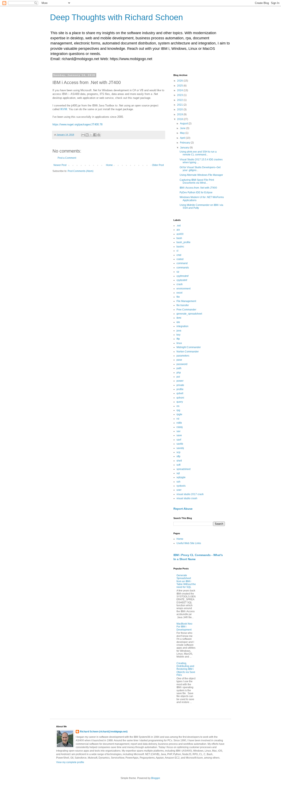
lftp (178, 338)
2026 (180, 80)
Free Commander (186, 309)
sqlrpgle (181, 477)
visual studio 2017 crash (190, 494)
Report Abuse (183, 508)
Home (109, 165)
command (182, 263)
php (178, 372)
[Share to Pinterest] (99, 135)
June (183, 128)
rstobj (179, 427)
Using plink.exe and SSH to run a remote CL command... (198, 153)
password (181, 364)
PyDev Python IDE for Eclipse (196, 192)
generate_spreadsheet (189, 313)
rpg (178, 410)
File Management (186, 301)
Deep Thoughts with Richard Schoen (116, 17)
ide (178, 322)
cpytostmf (181, 280)
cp (177, 271)
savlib (179, 443)
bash (179, 238)
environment (183, 288)
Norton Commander (187, 351)
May (182, 133)
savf (178, 439)
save (179, 435)
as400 (179, 234)
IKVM (63, 109)
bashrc (180, 246)
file (178, 296)
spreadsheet (183, 469)
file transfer (182, 305)
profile (179, 389)
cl (177, 250)
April (183, 137)
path (178, 368)
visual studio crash (186, 498)
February (185, 142)
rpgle (179, 414)
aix (178, 229)
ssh (178, 481)
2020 (180, 109)
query (179, 401)
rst (177, 418)
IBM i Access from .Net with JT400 (198, 187)
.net (178, 225)
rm (177, 406)
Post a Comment (67, 157)
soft (178, 464)
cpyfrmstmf (182, 276)
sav (178, 431)
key (178, 334)
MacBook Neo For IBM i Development (184, 626)
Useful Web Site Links (188, 543)
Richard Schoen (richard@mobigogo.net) (104, 731)
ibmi (178, 317)
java (178, 330)
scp (178, 452)
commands (182, 267)
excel (179, 292)
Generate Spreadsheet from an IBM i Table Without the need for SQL (186, 581)
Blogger (155, 778)
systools (181, 485)
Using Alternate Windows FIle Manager (201, 175)
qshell (179, 393)
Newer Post (59, 165)
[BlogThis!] (87, 135)
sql (178, 473)
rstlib (179, 422)
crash (179, 284)
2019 (180, 114)
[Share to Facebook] (95, 135)
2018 (180, 119)
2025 (180, 85)
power (179, 380)
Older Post (158, 165)
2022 (180, 100)
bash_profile (183, 242)
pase (179, 359)
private (180, 385)
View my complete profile (70, 762)
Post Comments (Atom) (80, 171)
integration (182, 326)
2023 (180, 95)
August (184, 123)
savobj (180, 448)
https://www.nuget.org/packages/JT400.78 (77, 124)
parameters (182, 355)
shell (179, 460)
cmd (178, 255)
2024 (180, 90)
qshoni (180, 397)
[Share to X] (91, 135)
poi (178, 376)
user (178, 489)
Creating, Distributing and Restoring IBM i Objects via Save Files (185, 669)
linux (179, 343)
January (185, 147)
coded (179, 259)
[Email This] (83, 135)
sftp (178, 456)
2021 (180, 104)
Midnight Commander (188, 347)
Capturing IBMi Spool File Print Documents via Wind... (197, 181)
